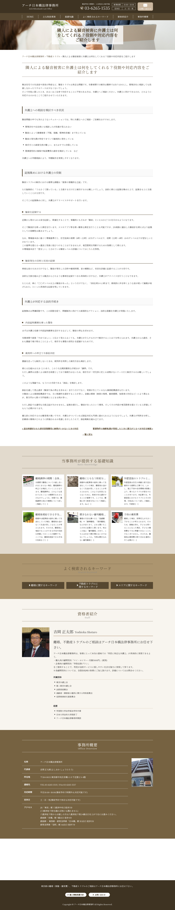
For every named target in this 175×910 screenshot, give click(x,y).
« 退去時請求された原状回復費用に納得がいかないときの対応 (50, 428)
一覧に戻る (87, 434)
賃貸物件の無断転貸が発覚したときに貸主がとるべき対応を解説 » (123, 428)
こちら (90, 248)
